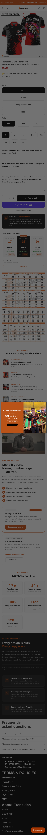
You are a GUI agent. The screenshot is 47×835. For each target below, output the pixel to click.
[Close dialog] (44, 403)
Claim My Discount (12, 424)
